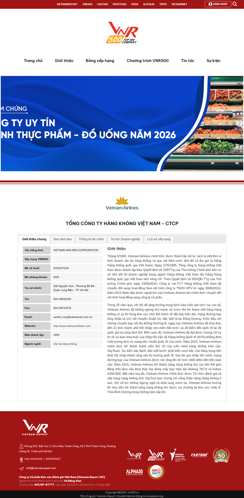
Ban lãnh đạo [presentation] (63, 239)
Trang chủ (33, 60)
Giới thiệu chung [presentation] (34, 239)
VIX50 (134, 4)
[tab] (34, 239)
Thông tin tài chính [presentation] (91, 239)
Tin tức (187, 60)
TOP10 (163, 4)
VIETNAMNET (179, 4)
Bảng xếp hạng (100, 60)
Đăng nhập (220, 4)
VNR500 (87, 4)
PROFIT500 (119, 4)
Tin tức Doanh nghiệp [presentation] (125, 239)
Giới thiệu (64, 60)
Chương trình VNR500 (148, 60)
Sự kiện (213, 60)
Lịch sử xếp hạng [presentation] (159, 239)
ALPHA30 (148, 4)
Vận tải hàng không (65, 343)
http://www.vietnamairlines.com (72, 325)
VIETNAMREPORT (67, 4)
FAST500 (102, 4)
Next (3, 124)
